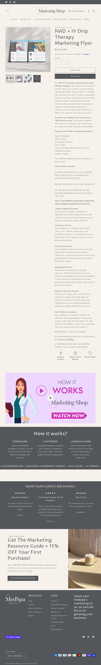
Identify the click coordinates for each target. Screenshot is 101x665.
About (53, 626)
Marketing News (57, 629)
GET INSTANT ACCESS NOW (23, 578)
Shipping (31, 615)
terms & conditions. (66, 339)
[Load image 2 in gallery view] (19, 79)
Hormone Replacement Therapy (59, 617)
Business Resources (35, 608)
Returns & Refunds (34, 612)
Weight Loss (55, 612)
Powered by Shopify (31, 663)
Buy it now (75, 76)
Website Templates (58, 608)
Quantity (58, 58)
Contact (31, 604)
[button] (7, 11)
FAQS (30, 601)
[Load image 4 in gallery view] (37, 79)
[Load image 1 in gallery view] (10, 79)
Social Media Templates (59, 604)
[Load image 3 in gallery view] (28, 79)
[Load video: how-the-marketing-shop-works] (50, 398)
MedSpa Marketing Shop (18, 663)
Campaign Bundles (57, 622)
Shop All (54, 601)
